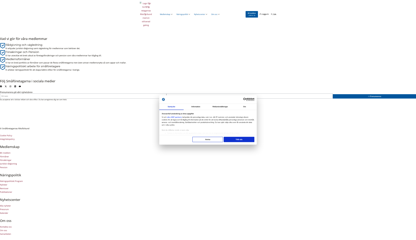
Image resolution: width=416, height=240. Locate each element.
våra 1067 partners (174, 117)
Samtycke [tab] (171, 107)
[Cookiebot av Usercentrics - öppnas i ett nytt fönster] (244, 99)
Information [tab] (195, 107)
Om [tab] (244, 107)
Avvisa (207, 139)
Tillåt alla (239, 139)
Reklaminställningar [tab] (220, 107)
